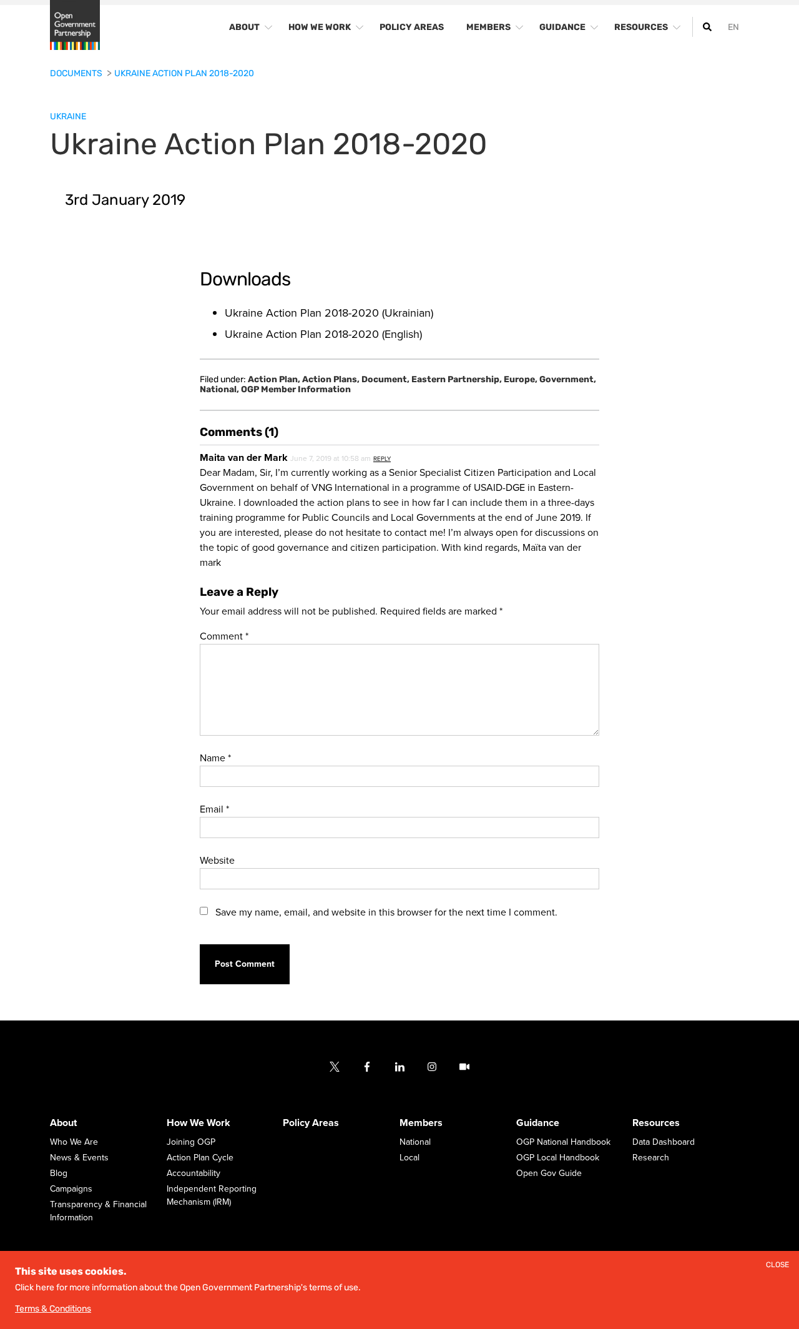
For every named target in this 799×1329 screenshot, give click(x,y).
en (733, 27)
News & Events (79, 1158)
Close (777, 1265)
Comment (224, 636)
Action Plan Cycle (200, 1158)
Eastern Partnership (456, 380)
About (63, 1123)
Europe (520, 380)
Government (567, 380)
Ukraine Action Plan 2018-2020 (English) (323, 334)
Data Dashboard (663, 1142)
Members (421, 1123)
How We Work (198, 1123)
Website (217, 860)
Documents (77, 73)
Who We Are (74, 1142)
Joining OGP (191, 1142)
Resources (656, 1123)
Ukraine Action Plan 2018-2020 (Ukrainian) (329, 313)
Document (385, 380)
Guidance (537, 1123)
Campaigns (71, 1189)
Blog (58, 1173)
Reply (382, 459)
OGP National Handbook (563, 1142)
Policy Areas (311, 1123)
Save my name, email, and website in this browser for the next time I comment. (386, 912)
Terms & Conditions (53, 1308)
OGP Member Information (296, 390)
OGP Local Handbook (557, 1158)
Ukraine (68, 116)
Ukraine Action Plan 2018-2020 (184, 73)
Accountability (193, 1173)
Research (650, 1158)
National (219, 390)
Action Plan (274, 380)
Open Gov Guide (549, 1173)
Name (215, 758)
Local (409, 1158)
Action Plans (331, 380)
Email (214, 809)
